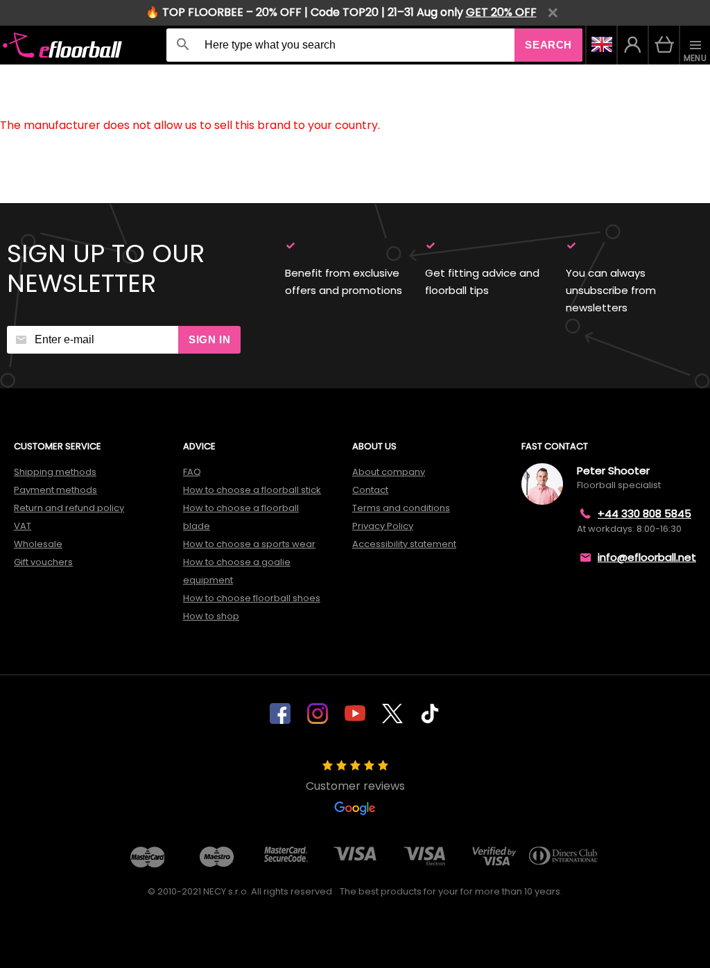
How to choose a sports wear (249, 544)
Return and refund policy (69, 508)
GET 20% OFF (501, 12)
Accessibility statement (404, 544)
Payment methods (55, 489)
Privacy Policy (382, 526)
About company (388, 471)
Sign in (209, 339)
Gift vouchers (43, 562)
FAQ (192, 471)
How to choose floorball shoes (251, 598)
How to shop (211, 616)
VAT (22, 526)
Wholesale (38, 544)
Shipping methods (55, 471)
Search (548, 45)
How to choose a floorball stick (252, 489)
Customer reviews (355, 786)
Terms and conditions (401, 508)
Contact (370, 489)
